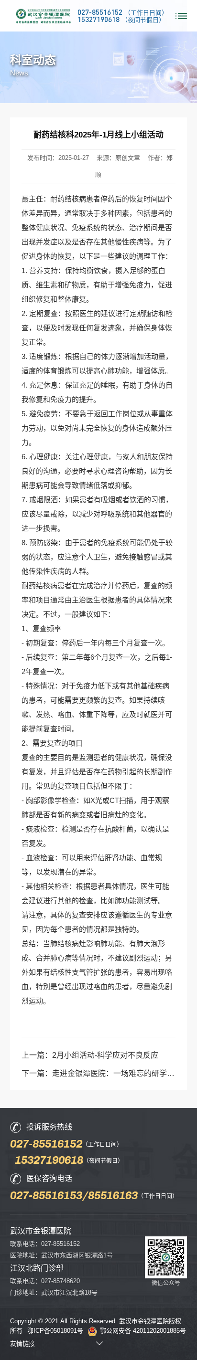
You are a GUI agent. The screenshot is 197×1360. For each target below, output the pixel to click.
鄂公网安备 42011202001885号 (143, 1330)
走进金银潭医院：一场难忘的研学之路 (117, 1073)
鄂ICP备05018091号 (55, 1330)
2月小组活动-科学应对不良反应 (105, 1055)
